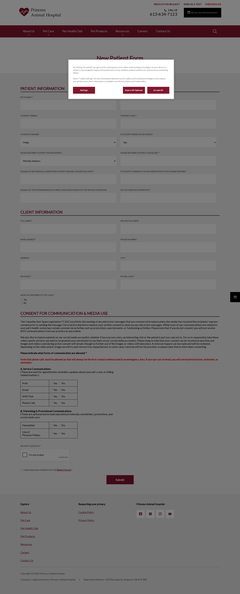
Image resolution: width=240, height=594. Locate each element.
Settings (84, 90)
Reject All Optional (134, 90)
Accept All (158, 90)
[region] (121, 79)
